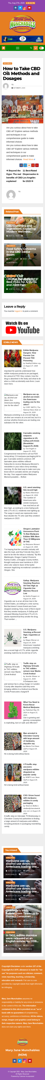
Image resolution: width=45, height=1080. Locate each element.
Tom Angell (30, 449)
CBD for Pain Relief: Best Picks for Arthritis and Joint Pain (21, 282)
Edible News (10, 857)
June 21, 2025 (14, 289)
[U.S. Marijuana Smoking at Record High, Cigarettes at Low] (12, 638)
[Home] (3, 48)
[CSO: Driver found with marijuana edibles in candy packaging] (12, 803)
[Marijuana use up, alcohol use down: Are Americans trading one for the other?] (12, 402)
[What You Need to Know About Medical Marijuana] (12, 710)
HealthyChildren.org (33, 363)
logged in (18, 311)
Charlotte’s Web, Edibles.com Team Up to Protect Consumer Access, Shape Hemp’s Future (22, 916)
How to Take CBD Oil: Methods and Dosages (21, 73)
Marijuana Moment (33, 544)
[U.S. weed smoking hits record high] (12, 495)
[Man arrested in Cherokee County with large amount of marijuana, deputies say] (12, 741)
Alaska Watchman (32, 493)
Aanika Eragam (31, 596)
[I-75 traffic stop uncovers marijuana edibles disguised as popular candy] (12, 772)
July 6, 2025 (13, 259)
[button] (31, 48)
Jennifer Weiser (31, 676)
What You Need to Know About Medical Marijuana (31, 704)
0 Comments (27, 874)
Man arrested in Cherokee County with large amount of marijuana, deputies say (31, 738)
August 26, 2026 (15, 871)
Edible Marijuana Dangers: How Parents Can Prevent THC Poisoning (30, 355)
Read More (28, 159)
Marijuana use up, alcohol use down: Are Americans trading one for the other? (31, 399)
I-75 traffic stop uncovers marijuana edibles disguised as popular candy (31, 769)
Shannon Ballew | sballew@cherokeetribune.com (31, 808)
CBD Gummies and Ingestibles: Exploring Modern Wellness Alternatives (21, 230)
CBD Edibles (7, 63)
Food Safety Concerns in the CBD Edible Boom (21, 251)
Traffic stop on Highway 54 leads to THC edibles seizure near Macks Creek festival (32, 668)
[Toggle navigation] (18, 48)
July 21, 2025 (14, 236)
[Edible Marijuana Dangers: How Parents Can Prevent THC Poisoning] (12, 358)
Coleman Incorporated (26, 1076)
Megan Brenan (31, 640)
